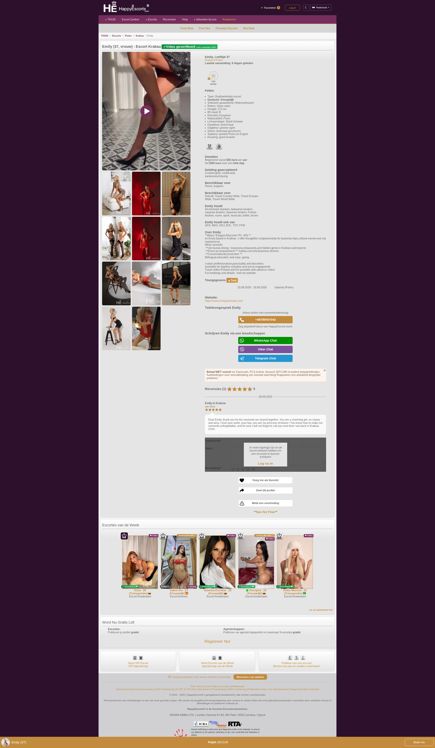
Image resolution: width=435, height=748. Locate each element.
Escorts (151, 19)
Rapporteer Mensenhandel (304, 689)
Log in (292, 7)
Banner (217, 686)
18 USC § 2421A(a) (185, 689)
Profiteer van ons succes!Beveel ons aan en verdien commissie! (296, 665)
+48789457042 (265, 319)
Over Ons (195, 686)
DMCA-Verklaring (237, 689)
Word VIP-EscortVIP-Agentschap (138, 665)
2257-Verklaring (164, 689)
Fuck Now (186, 28)
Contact (207, 686)
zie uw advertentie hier (321, 610)
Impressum (122, 689)
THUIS (110, 19)
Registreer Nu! (217, 641)
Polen (128, 35)
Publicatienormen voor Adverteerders (268, 689)
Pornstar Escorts (227, 28)
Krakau (140, 35)
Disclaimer (203, 689)
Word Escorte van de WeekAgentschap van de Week (217, 665)
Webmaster (238, 686)
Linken (226, 686)
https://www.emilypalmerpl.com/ (224, 300)
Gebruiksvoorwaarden (142, 689)
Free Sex (204, 28)
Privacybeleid (218, 689)
